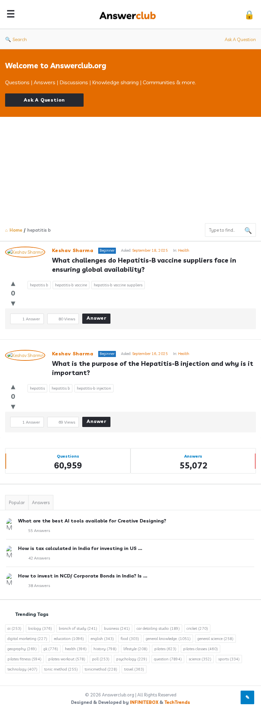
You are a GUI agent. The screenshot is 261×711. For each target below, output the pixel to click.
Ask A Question (240, 39)
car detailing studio (158, 628)
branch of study (78, 628)
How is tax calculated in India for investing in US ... (80, 548)
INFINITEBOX (144, 702)
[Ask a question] (247, 697)
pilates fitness (24, 659)
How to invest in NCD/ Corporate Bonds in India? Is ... (82, 576)
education (69, 638)
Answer (96, 318)
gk (51, 648)
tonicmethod (101, 669)
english (102, 638)
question (168, 659)
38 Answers (39, 585)
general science (215, 638)
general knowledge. (168, 638)
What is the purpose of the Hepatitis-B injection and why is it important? (153, 368)
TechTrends (177, 702)
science (200, 659)
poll (100, 659)
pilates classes (200, 648)
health (76, 648)
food (130, 638)
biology (40, 628)
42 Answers (39, 558)
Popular (17, 502)
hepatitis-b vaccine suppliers (118, 285)
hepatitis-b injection (94, 388)
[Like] (13, 282)
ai (14, 628)
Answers (41, 502)
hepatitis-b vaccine (71, 285)
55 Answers (39, 530)
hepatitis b (39, 285)
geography (22, 648)
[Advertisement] (130, 167)
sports (229, 659)
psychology (131, 659)
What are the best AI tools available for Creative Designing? (92, 521)
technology (22, 669)
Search (20, 39)
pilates (165, 648)
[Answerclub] (131, 14)
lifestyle (135, 648)
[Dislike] (13, 302)
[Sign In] (249, 14)
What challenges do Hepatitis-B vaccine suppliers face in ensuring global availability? (145, 264)
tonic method (61, 669)
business (117, 628)
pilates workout (66, 659)
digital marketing (27, 638)
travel (134, 669)
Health (183, 250)
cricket (197, 628)
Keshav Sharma (72, 250)
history (105, 648)
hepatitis (37, 388)
